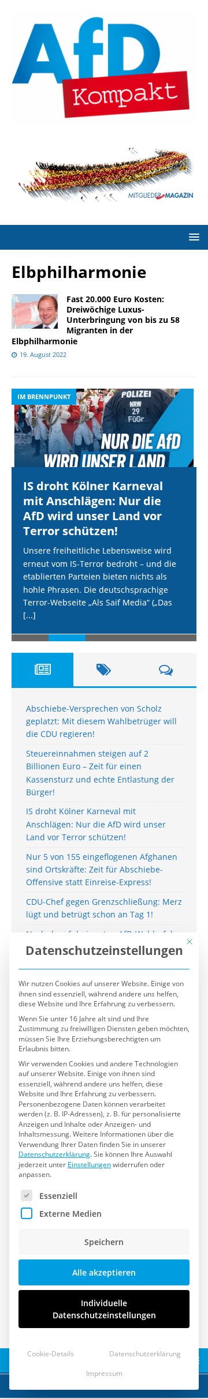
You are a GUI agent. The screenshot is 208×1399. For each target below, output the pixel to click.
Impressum (104, 1373)
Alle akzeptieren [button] (104, 1272)
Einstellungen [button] (89, 1164)
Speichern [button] (104, 1241)
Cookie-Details (50, 1354)
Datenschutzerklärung (54, 1154)
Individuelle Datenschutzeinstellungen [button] (104, 1309)
